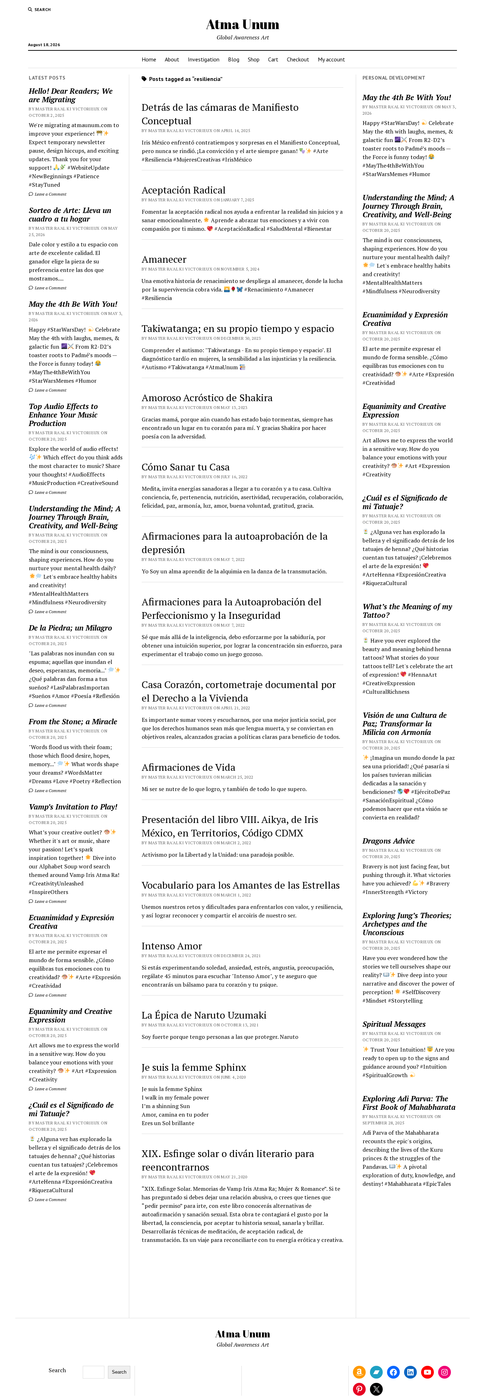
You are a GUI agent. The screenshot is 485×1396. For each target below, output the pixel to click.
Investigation (203, 59)
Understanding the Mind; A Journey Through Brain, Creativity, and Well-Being (75, 517)
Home (149, 59)
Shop (254, 59)
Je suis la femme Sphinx (194, 1067)
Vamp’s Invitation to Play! (73, 806)
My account (331, 59)
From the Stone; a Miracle (73, 721)
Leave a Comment (50, 194)
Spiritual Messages (394, 1024)
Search (57, 1370)
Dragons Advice (389, 840)
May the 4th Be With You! (73, 304)
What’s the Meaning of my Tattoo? (407, 610)
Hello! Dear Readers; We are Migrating (71, 95)
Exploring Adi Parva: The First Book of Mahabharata (409, 1102)
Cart (273, 59)
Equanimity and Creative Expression (70, 1015)
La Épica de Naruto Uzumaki (204, 1014)
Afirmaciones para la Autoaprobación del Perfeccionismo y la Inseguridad (232, 608)
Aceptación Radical (184, 189)
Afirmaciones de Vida (188, 767)
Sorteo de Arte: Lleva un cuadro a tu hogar (70, 214)
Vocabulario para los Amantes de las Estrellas (241, 884)
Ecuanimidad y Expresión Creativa (71, 921)
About (172, 59)
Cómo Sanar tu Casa (186, 466)
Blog (233, 59)
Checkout (298, 59)
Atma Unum (242, 24)
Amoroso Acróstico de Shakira (207, 397)
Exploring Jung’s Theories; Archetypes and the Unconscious (407, 924)
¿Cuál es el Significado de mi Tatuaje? (71, 1109)
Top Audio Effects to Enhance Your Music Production (63, 414)
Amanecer (164, 259)
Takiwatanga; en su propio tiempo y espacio (238, 328)
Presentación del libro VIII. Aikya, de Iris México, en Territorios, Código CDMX (230, 826)
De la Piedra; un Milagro (70, 627)
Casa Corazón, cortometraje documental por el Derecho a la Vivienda (239, 691)
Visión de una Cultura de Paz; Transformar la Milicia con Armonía (405, 723)
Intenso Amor (172, 945)
